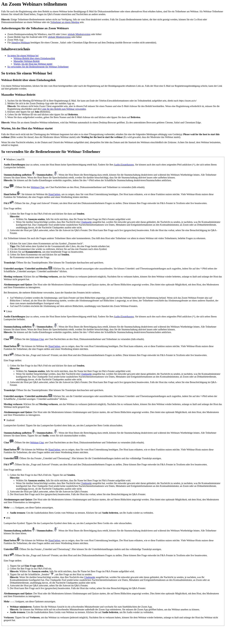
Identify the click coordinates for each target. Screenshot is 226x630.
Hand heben (54, 194)
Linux (9, 311)
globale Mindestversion (79, 34)
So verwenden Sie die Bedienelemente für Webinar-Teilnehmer (38, 66)
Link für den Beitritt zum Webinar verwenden (64, 109)
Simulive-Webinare (20, 42)
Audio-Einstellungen (124, 164)
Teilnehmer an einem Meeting (64, 22)
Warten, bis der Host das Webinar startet (33, 64)
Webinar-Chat (37, 187)
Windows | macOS (15, 159)
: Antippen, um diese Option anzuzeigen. (112, 466)
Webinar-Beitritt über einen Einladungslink (34, 58)
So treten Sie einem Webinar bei (22, 55)
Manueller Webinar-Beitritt (27, 61)
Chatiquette (86, 222)
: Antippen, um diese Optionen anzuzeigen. (111, 569)
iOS (8, 518)
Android (10, 420)
